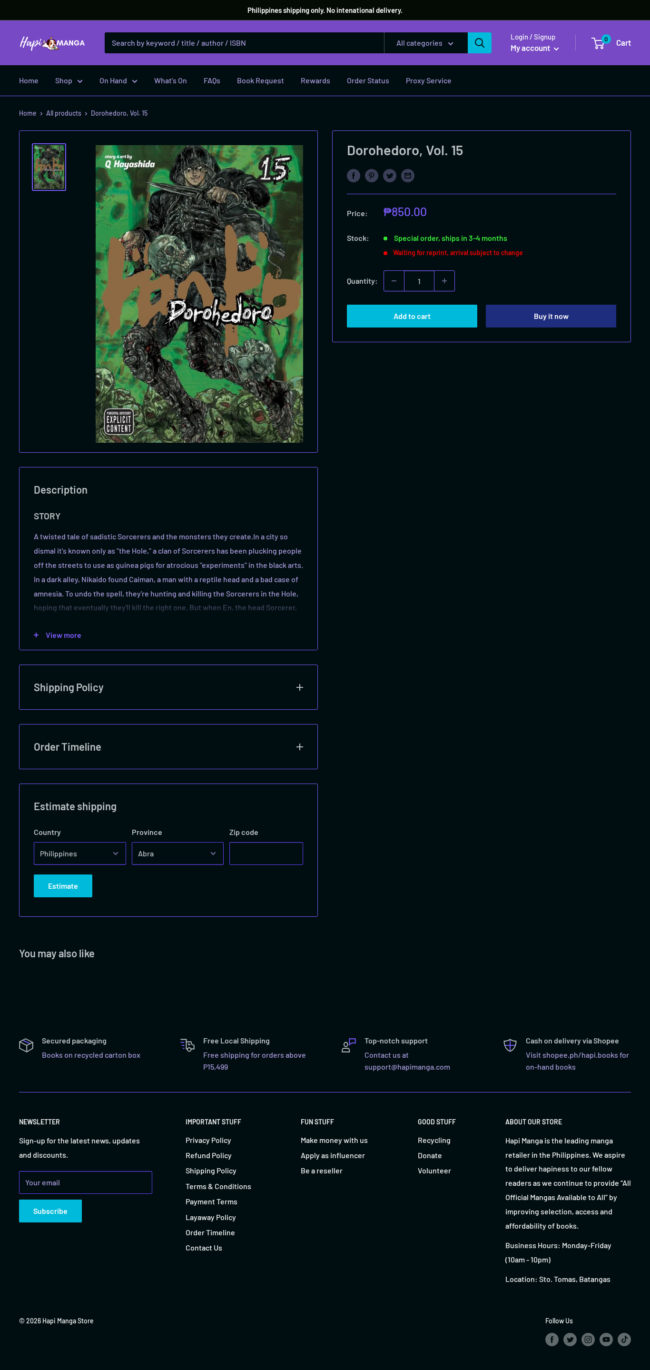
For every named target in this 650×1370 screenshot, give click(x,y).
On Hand (113, 80)
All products (63, 113)
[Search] (480, 42)
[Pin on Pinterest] (371, 175)
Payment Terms (211, 1201)
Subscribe (50, 1210)
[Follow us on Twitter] (570, 1339)
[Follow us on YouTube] (606, 1339)
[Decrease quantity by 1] (394, 281)
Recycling (434, 1139)
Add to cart (412, 315)
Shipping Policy (211, 1170)
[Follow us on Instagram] (588, 1339)
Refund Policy (209, 1155)
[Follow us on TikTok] (624, 1339)
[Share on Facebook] (353, 175)
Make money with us (334, 1139)
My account (531, 47)
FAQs (212, 80)
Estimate (63, 885)
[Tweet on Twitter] (389, 175)
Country (47, 831)
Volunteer (434, 1170)
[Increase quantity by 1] (444, 281)
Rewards (315, 80)
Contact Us (204, 1247)
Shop (63, 80)
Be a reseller (322, 1170)
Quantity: (362, 280)
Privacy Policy (208, 1139)
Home (29, 80)
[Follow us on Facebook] (552, 1339)
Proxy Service (429, 80)
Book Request (260, 80)
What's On (170, 80)
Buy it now (551, 315)
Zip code (243, 831)
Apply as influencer (333, 1155)
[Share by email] (407, 175)
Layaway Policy (211, 1216)
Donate (430, 1155)
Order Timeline (210, 1232)
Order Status (368, 80)
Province (147, 831)
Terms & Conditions (218, 1186)
